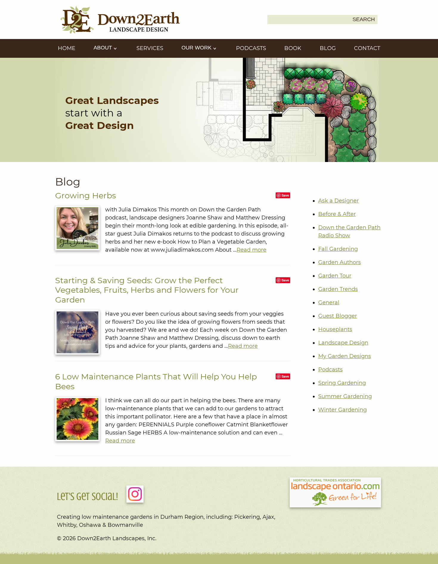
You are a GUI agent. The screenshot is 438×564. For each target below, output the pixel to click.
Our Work (197, 48)
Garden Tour (334, 275)
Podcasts (251, 48)
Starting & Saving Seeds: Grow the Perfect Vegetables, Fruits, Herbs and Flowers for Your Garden (147, 290)
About (104, 48)
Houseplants (335, 329)
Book (292, 48)
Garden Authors (339, 262)
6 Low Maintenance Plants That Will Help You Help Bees (156, 381)
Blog (328, 48)
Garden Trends (338, 289)
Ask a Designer (338, 200)
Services (149, 48)
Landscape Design (343, 342)
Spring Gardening (342, 383)
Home (66, 48)
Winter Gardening (342, 409)
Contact (367, 48)
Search (363, 19)
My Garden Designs (344, 356)
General (328, 302)
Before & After (337, 214)
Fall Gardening (338, 249)
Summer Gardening (345, 396)
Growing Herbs (85, 195)
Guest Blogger (337, 316)
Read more (251, 250)
